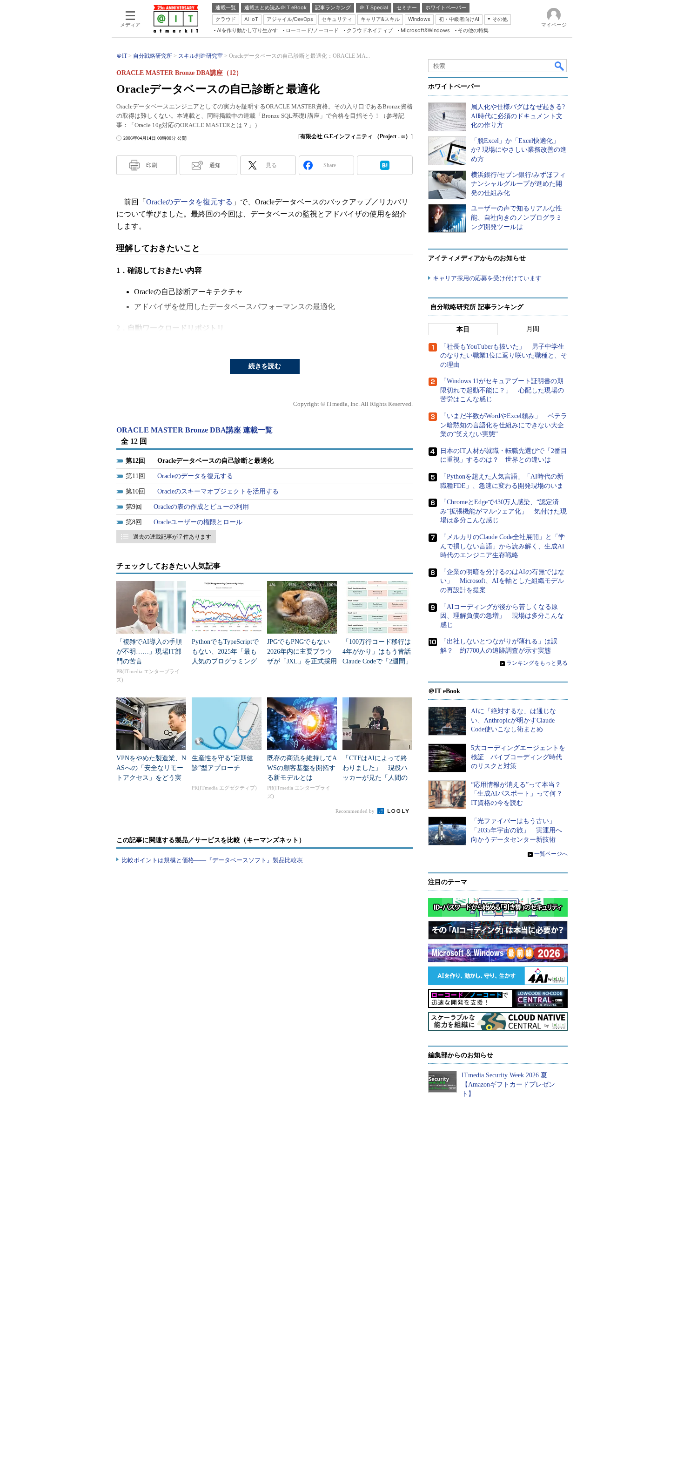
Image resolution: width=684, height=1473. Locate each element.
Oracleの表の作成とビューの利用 (201, 506)
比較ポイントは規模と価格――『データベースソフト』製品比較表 (212, 860)
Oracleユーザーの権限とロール (198, 522)
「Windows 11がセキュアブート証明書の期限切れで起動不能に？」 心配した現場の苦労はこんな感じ (502, 390)
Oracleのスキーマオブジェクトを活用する (218, 491)
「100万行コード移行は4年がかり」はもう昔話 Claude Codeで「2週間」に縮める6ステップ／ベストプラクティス (379, 661)
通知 (215, 165)
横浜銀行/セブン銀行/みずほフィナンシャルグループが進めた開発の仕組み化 (518, 183)
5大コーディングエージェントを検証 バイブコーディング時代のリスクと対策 (518, 757)
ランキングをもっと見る (537, 663)
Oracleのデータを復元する (189, 202)
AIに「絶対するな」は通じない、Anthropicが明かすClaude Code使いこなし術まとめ (513, 720)
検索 (560, 65)
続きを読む (264, 366)
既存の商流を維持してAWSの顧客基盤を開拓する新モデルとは (302, 768)
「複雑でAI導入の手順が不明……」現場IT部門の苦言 (149, 651)
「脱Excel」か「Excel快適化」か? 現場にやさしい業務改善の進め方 (519, 149)
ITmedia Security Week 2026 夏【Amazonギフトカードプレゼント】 (508, 1084)
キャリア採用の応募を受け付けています (487, 278)
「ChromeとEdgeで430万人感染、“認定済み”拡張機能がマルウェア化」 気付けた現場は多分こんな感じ (503, 511)
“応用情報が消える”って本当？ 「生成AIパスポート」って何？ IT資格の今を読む (520, 793)
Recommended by (355, 811)
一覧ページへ (551, 854)
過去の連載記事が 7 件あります (172, 537)
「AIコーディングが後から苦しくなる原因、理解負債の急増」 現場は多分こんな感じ (502, 615)
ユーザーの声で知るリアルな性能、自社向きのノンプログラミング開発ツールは (516, 217)
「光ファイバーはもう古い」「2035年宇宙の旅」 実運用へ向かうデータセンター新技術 (516, 830)
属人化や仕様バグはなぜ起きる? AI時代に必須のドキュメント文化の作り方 (518, 115)
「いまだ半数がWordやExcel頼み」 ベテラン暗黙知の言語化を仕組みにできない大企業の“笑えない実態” (503, 425)
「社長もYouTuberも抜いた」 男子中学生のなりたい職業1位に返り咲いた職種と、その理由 (503, 355)
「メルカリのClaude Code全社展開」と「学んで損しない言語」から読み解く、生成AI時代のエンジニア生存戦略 (502, 546)
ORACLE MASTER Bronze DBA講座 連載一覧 (194, 430)
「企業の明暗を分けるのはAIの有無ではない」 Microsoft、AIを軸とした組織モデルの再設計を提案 (502, 581)
